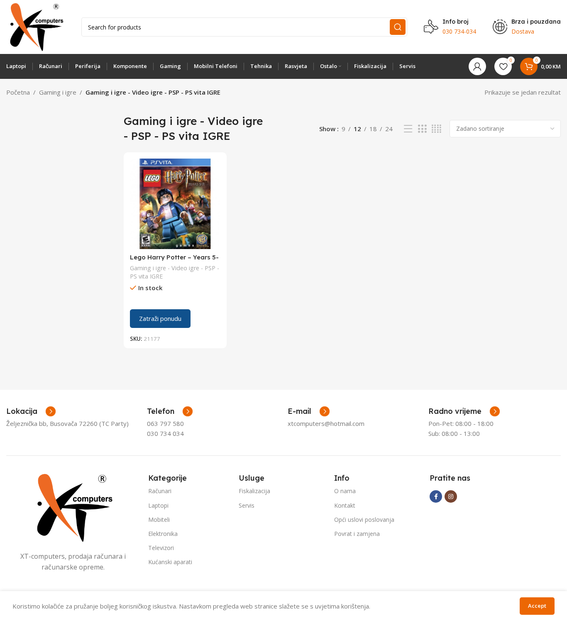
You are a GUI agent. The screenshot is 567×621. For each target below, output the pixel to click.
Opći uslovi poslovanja (364, 519)
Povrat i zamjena (357, 534)
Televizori (161, 548)
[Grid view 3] (422, 128)
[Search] (398, 27)
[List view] (408, 128)
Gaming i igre (57, 92)
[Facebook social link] (436, 496)
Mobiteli (159, 519)
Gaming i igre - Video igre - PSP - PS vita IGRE (174, 272)
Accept (537, 605)
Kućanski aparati (170, 562)
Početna (18, 92)
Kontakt (344, 505)
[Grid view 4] (436, 128)
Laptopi (158, 505)
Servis (246, 505)
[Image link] (73, 507)
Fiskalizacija (254, 491)
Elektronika (163, 534)
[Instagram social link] (451, 496)
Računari (159, 491)
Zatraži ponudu (160, 318)
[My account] (477, 66)
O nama (345, 491)
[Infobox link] (170, 411)
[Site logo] (35, 26)
